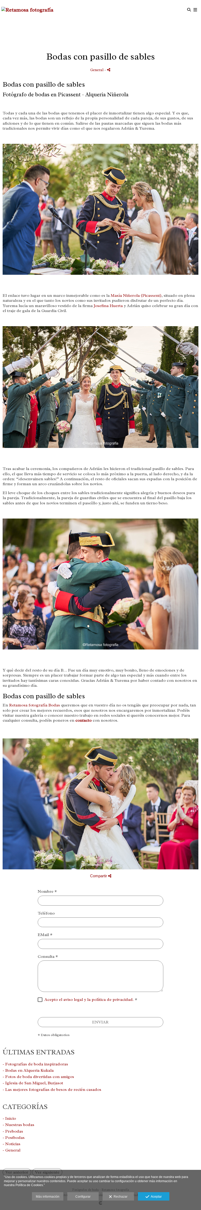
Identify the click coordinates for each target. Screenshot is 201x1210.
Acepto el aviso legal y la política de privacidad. (89, 999)
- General (11, 1150)
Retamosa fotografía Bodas (34, 705)
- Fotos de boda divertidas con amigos (38, 1076)
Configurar (83, 1196)
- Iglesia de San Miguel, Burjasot (33, 1083)
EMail (45, 934)
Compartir (99, 876)
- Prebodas (13, 1131)
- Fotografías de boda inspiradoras (35, 1064)
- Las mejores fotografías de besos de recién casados (52, 1089)
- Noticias (11, 1143)
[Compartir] (109, 69)
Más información (47, 1196)
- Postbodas (14, 1137)
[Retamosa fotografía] (27, 10)
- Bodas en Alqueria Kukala (28, 1070)
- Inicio (9, 1118)
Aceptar (155, 1196)
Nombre (47, 891)
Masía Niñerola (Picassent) (136, 295)
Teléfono (46, 913)
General (97, 69)
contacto (83, 720)
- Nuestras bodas (18, 1124)
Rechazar (119, 1196)
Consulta (48, 956)
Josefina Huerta (108, 305)
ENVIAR (100, 1022)
